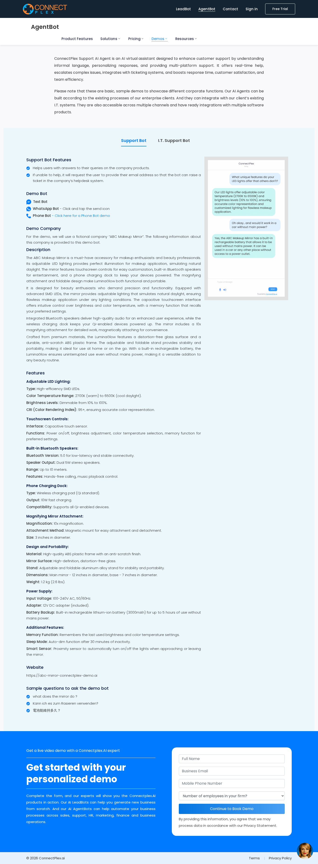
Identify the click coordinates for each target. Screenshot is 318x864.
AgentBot (206, 9)
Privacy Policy (280, 858)
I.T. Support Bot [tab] (174, 140)
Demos (158, 38)
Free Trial (280, 9)
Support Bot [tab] (133, 140)
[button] (305, 851)
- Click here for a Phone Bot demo (71, 215)
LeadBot (183, 9)
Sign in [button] (252, 9)
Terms (254, 858)
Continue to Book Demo (232, 808)
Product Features (77, 38)
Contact (230, 9)
